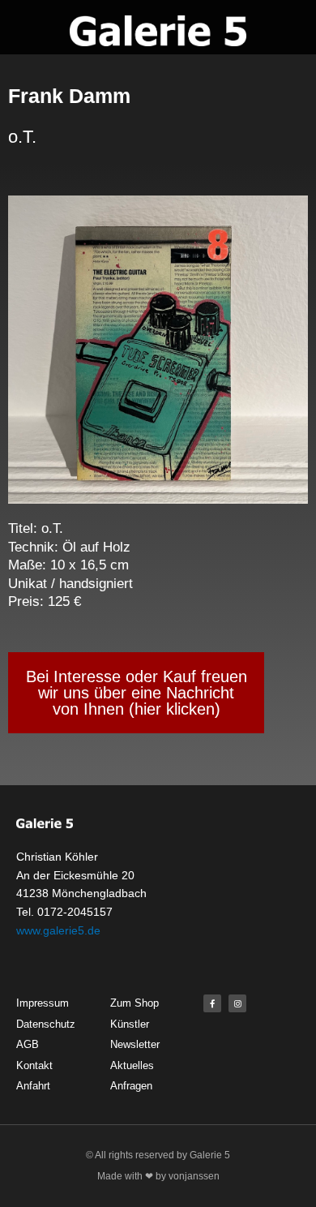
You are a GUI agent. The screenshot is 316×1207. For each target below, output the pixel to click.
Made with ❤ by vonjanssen (158, 1176)
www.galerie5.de (58, 930)
